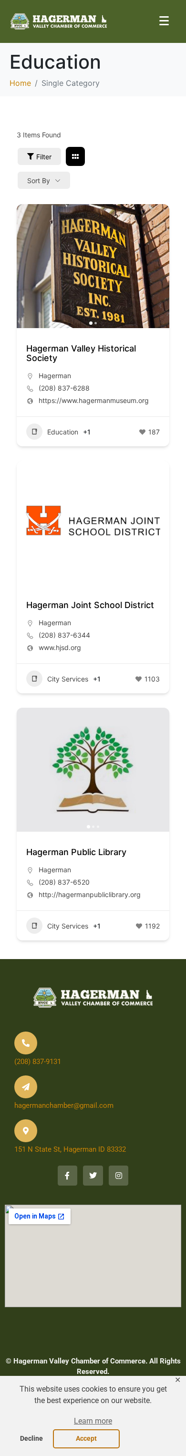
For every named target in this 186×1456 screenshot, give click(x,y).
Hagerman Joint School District (90, 605)
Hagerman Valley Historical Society (81, 353)
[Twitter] (93, 1176)
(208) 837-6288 (64, 388)
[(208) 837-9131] (25, 1043)
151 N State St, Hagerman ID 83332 (70, 1149)
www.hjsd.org (60, 647)
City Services (67, 679)
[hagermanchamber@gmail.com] (25, 1086)
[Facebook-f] (68, 1176)
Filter (44, 157)
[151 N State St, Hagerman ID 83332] (25, 1130)
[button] (93, 1421)
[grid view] (75, 156)
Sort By (38, 180)
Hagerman (55, 376)
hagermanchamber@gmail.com (64, 1105)
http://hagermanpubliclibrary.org (90, 894)
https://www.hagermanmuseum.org (94, 400)
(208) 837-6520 (64, 882)
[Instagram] (119, 1176)
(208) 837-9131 (37, 1061)
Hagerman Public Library (76, 852)
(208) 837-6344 (64, 635)
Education (62, 432)
